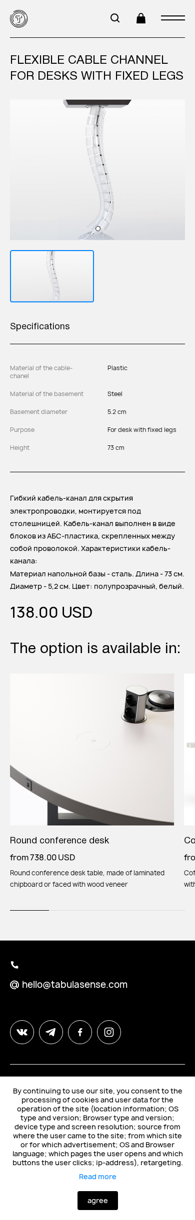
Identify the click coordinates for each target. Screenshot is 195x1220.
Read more (97, 1176)
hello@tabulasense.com (75, 984)
